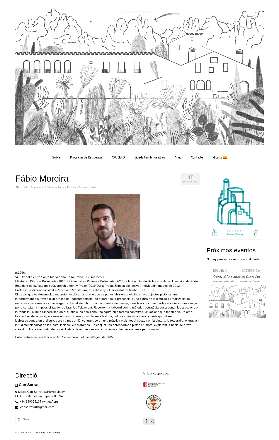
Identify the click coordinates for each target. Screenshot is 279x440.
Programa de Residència (44, 187)
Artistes (62, 187)
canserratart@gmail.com (36, 407)
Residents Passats (77, 187)
